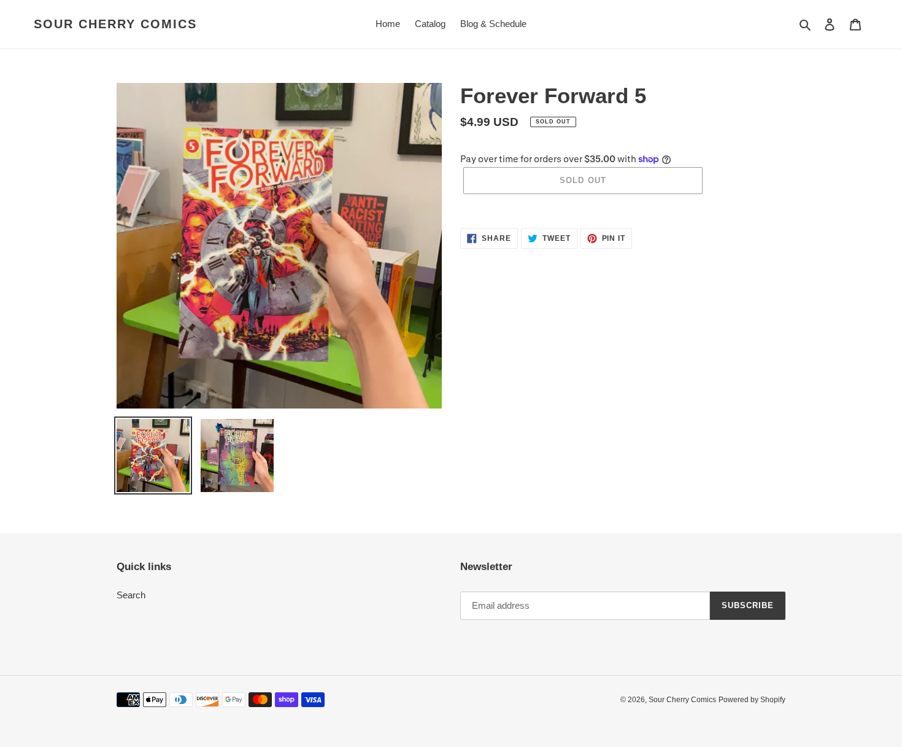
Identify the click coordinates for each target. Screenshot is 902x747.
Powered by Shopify (752, 699)
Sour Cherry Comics (115, 24)
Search (131, 595)
